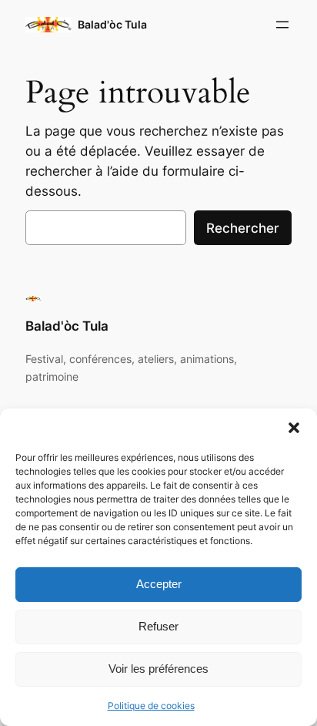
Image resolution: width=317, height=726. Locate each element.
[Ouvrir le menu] (282, 24)
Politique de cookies (151, 705)
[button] (294, 427)
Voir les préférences (158, 668)
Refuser (158, 626)
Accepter (159, 583)
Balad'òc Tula (112, 24)
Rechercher (242, 228)
